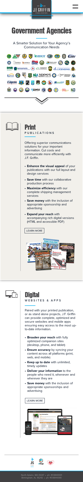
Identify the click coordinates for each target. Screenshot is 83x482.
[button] (75, 6)
